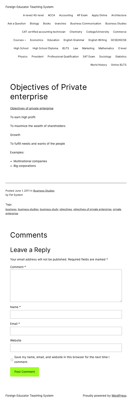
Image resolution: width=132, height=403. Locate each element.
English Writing (98, 40)
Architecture (118, 15)
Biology (34, 23)
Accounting (66, 15)
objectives (65, 209)
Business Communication (85, 23)
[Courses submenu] (25, 40)
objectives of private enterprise (92, 209)
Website (15, 340)
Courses (18, 40)
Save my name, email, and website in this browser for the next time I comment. (61, 359)
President (37, 56)
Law (75, 48)
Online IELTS (118, 64)
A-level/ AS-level (33, 15)
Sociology (105, 56)
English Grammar (74, 40)
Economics (36, 40)
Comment (18, 267)
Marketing (88, 48)
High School (21, 48)
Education (53, 40)
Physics (23, 56)
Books (47, 23)
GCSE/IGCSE (118, 40)
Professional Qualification (63, 56)
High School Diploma (45, 48)
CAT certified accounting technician (43, 31)
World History (98, 64)
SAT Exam (89, 56)
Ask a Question (17, 23)
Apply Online (99, 15)
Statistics (120, 56)
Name (15, 307)
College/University (97, 31)
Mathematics (106, 48)
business (11, 209)
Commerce (119, 31)
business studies (28, 209)
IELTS (65, 48)
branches (60, 23)
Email (15, 323)
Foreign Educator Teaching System (29, 7)
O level (122, 48)
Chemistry (76, 31)
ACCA (51, 15)
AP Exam (82, 15)
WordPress (119, 395)
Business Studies (115, 23)
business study (49, 209)
